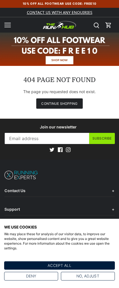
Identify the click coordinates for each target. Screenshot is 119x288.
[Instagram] (68, 149)
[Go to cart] (108, 25)
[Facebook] (60, 149)
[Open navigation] (7, 25)
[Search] (96, 25)
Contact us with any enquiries (59, 12)
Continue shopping (59, 103)
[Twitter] (52, 149)
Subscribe (102, 138)
